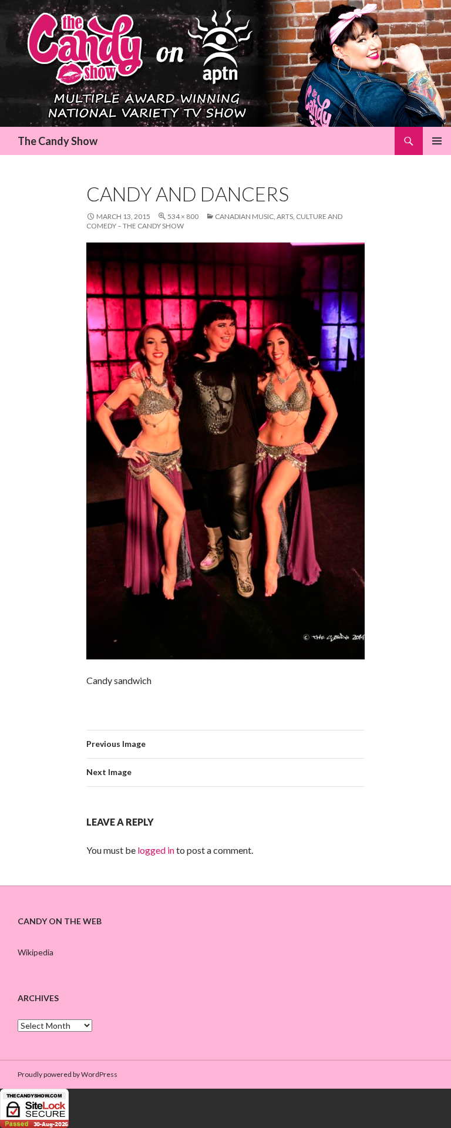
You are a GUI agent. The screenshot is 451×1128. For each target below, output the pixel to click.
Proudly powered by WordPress (67, 1074)
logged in (155, 850)
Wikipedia (35, 952)
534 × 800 (182, 216)
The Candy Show (57, 140)
